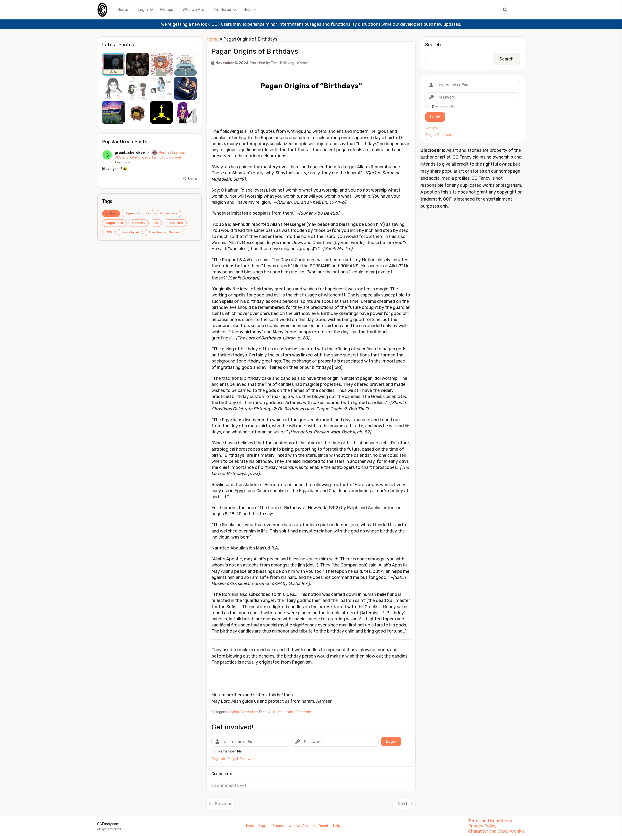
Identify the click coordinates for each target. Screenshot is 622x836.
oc (156, 223)
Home (122, 9)
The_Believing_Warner (289, 63)
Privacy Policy (482, 826)
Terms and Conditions (490, 821)
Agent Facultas (138, 213)
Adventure (169, 213)
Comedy (138, 223)
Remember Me (444, 107)
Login (143, 9)
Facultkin (175, 223)
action (111, 213)
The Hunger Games (163, 232)
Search (433, 45)
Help (247, 9)
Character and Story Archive (496, 831)
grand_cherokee (130, 153)
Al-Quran (275, 712)
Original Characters (243, 712)
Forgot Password (439, 135)
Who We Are (193, 9)
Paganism (303, 712)
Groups (166, 9)
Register (432, 128)
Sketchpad (130, 232)
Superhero (114, 223)
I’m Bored (222, 9)
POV (109, 232)
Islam (289, 712)
